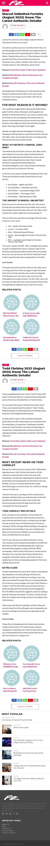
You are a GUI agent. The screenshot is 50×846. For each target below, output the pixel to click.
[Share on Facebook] (11, 34)
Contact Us (6, 828)
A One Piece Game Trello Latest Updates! (28, 70)
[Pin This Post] (27, 34)
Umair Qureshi (18, 25)
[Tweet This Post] (16, 34)
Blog (4, 826)
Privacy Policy (7, 831)
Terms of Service (8, 833)
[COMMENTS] (38, 34)
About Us (6, 824)
